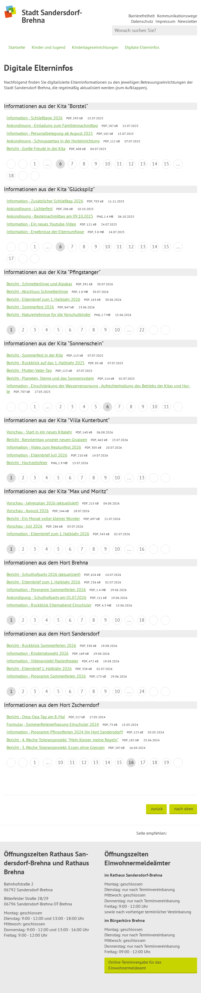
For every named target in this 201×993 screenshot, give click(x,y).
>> (34, 175)
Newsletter (187, 21)
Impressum (165, 21)
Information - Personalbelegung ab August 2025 (50, 133)
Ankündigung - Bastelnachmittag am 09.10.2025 (50, 216)
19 (166, 762)
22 (141, 330)
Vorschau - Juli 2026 (24, 526)
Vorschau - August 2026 (28, 510)
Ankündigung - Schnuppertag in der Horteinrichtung (53, 140)
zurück (157, 808)
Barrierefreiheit (142, 15)
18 (11, 176)
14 (154, 164)
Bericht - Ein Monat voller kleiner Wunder (43, 518)
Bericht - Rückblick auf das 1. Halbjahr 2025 (46, 362)
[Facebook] (178, 833)
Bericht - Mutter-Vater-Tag (29, 370)
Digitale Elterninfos (142, 47)
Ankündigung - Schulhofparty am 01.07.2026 (46, 597)
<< (11, 164)
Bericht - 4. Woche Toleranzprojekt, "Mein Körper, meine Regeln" (63, 739)
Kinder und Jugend (48, 47)
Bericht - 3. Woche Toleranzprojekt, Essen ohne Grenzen (56, 747)
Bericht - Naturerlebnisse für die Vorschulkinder (49, 314)
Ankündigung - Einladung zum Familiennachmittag (52, 125)
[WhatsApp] (191, 833)
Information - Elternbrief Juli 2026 (37, 455)
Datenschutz (142, 21)
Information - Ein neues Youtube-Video (41, 224)
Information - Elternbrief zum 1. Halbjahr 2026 (48, 533)
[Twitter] (172, 833)
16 (141, 549)
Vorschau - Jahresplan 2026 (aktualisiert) (43, 503)
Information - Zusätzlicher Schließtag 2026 (45, 200)
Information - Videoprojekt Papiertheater (42, 660)
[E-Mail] (185, 833)
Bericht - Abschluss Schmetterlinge (37, 291)
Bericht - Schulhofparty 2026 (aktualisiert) (43, 574)
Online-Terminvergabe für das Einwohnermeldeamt (134, 964)
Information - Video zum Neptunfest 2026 (44, 447)
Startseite (16, 47)
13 (143, 164)
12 (131, 164)
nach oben (183, 808)
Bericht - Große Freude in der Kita (36, 148)
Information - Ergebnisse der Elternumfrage (45, 231)
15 (166, 164)
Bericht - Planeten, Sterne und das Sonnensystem (50, 378)
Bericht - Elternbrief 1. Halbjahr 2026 (39, 668)
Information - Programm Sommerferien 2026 (46, 589)
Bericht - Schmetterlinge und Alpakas (39, 283)
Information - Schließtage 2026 (35, 117)
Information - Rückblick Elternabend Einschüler (49, 605)
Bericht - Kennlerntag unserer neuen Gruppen (47, 439)
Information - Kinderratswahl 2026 (38, 653)
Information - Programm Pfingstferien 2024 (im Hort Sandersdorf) (65, 731)
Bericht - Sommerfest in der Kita (35, 355)
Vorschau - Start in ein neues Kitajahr (39, 431)
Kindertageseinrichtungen (95, 47)
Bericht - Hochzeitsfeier (27, 462)
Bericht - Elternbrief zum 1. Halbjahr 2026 (43, 299)
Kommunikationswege (177, 15)
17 (11, 258)
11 (119, 164)
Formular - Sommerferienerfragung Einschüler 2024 (53, 724)
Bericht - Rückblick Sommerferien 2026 (41, 645)
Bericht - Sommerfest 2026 (30, 306)
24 (141, 691)
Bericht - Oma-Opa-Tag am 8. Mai (36, 716)
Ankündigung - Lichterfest (30, 208)
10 (107, 164)
